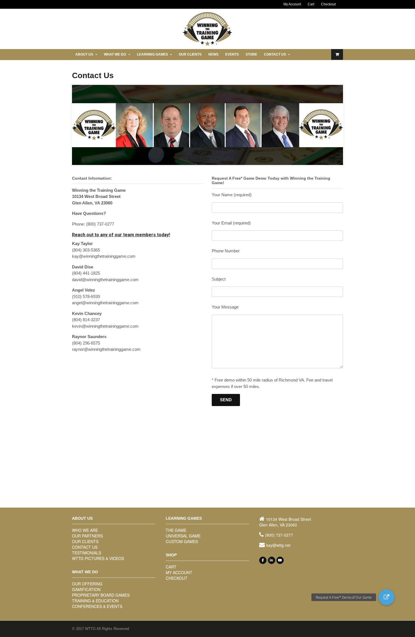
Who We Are (85, 530)
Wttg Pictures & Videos (98, 558)
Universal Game (183, 536)
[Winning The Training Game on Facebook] (263, 560)
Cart (311, 4)
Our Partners (87, 536)
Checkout (328, 4)
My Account (292, 4)
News (213, 54)
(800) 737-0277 (279, 535)
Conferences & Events (97, 606)
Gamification (86, 589)
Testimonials (86, 553)
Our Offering (87, 584)
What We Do (115, 54)
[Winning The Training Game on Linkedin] (271, 560)
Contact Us (275, 54)
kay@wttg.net (278, 545)
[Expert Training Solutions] (207, 45)
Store (251, 54)
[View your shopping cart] (337, 54)
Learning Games (152, 54)
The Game (176, 530)
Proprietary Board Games (101, 595)
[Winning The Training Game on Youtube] (280, 560)
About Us (84, 54)
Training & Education (95, 600)
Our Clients (190, 54)
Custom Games (182, 541)
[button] (386, 597)
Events (232, 54)
